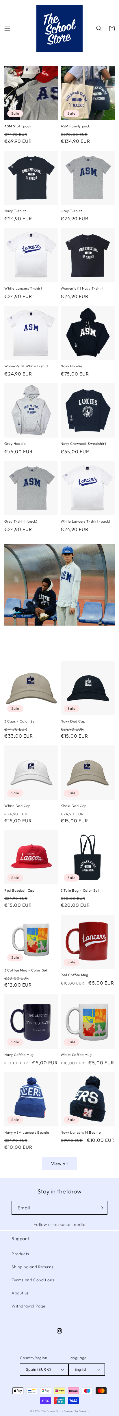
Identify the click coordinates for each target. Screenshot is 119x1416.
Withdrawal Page (29, 1306)
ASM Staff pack (17, 126)
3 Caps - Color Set (20, 721)
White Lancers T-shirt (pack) (85, 521)
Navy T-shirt (15, 211)
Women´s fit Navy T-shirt (82, 288)
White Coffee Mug (76, 1054)
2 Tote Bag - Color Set (80, 890)
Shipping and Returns (32, 1266)
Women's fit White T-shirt (26, 366)
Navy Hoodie (71, 366)
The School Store (52, 1411)
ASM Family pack (75, 126)
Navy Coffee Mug (19, 1054)
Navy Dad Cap (73, 721)
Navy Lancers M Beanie (81, 1132)
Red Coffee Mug (74, 975)
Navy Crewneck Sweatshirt (83, 443)
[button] (7, 28)
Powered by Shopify (76, 1411)
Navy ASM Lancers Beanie (26, 1132)
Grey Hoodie (15, 443)
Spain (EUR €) (38, 1369)
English (81, 1369)
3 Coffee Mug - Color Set (25, 970)
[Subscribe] (100, 1208)
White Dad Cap (17, 805)
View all (59, 1163)
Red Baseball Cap (19, 890)
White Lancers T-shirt (23, 288)
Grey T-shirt (71, 211)
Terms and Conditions (33, 1280)
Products (20, 1253)
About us (20, 1293)
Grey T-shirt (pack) (20, 521)
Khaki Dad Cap (74, 805)
